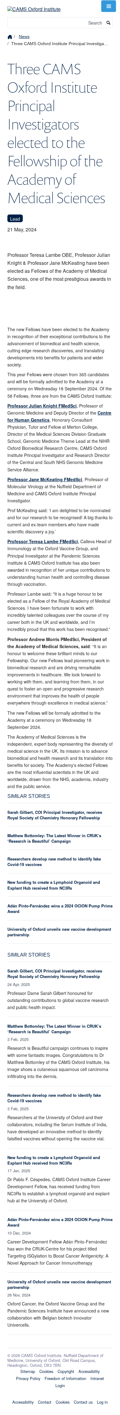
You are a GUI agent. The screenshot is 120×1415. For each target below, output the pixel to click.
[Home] (10, 36)
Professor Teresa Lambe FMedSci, (43, 541)
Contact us (83, 1402)
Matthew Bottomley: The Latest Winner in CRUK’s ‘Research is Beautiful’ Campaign (54, 838)
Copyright (66, 1371)
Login (60, 1385)
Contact (44, 1402)
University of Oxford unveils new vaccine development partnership (59, 932)
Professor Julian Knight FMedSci (42, 406)
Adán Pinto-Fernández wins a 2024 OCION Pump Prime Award (60, 908)
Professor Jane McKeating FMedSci (44, 479)
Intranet (97, 1378)
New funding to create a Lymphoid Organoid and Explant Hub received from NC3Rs (53, 885)
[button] (108, 6)
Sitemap (27, 1371)
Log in (102, 1402)
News (24, 36)
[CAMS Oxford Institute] (34, 5)
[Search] (108, 22)
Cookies (46, 1371)
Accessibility (89, 1371)
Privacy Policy (28, 1378)
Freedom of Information (65, 1378)
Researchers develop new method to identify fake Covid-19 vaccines (54, 861)
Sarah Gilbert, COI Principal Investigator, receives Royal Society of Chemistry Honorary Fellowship (54, 815)
